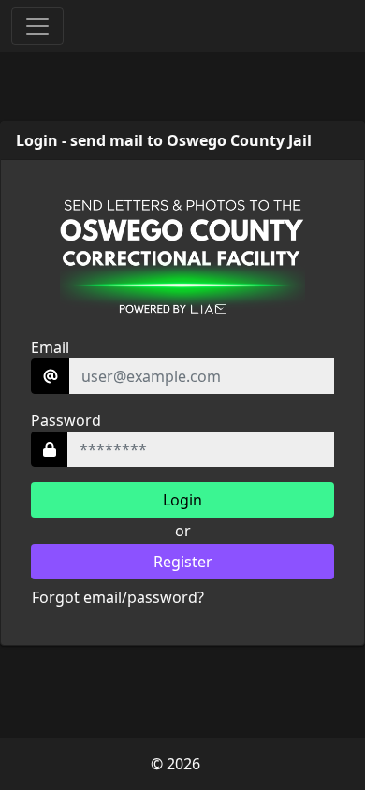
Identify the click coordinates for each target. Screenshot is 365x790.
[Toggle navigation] (37, 26)
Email (50, 347)
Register (182, 561)
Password (66, 420)
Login (182, 500)
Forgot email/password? (118, 597)
